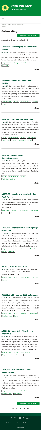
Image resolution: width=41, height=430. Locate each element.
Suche (25, 423)
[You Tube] (20, 418)
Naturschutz (34, 210)
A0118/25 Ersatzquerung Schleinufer (17, 119)
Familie (21, 249)
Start (7, 423)
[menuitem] (7, 422)
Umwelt (13, 213)
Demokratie (24, 391)
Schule (35, 101)
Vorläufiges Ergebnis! (25, 140)
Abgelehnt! (5, 210)
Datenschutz (20, 428)
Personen (35, 277)
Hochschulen (33, 313)
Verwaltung (17, 393)
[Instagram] (15, 418)
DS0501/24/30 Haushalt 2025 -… (15, 266)
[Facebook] (11, 418)
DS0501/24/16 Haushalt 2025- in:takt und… (20, 295)
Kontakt (12, 423)
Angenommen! (6, 63)
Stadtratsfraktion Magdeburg (12, 24)
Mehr (36, 69)
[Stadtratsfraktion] (5, 7)
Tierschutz (5, 213)
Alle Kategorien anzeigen (28, 35)
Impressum (31, 423)
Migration (5, 355)
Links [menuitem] (27, 418)
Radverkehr (31, 137)
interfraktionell (25, 63)
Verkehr (4, 104)
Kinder (4, 251)
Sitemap (19, 423)
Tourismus (5, 140)
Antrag (16, 63)
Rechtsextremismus (17, 355)
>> (28, 408)
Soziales (4, 280)
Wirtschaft (5, 65)
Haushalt (23, 313)
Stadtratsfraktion (21, 6)
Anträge (4, 26)
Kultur (23, 137)
